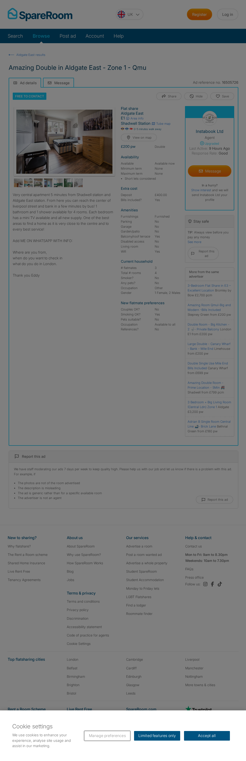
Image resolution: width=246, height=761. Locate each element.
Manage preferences (107, 735)
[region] (123, 735)
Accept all (207, 735)
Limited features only (157, 735)
